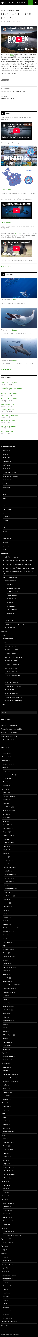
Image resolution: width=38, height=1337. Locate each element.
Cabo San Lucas (7, 1142)
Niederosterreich (8, 775)
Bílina (4, 1282)
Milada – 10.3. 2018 (7, 97)
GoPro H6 (6, 80)
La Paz (5, 1160)
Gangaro (5, 850)
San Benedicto (8, 1174)
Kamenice (6, 978)
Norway (4, 1181)
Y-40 (4, 1117)
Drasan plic (7, 860)
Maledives (5, 1121)
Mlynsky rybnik (7, 1021)
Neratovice (6, 1311)
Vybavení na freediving (10, 577)
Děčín (4, 1289)
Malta (5, 527)
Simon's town (7, 1221)
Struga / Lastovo (8, 931)
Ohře (4, 1028)
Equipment (5, 1239)
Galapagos (6, 516)
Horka (5, 1085)
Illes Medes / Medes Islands (11, 1235)
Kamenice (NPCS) (9, 988)
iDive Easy (10, 602)
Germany (5, 520)
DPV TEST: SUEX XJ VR (10, 620)
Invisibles (6, 803)
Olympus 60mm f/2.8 (11, 671)
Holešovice (6, 1293)
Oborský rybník (8, 992)
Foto (2, 1250)
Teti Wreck (7, 942)
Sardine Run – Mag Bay (9, 383)
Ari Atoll (5, 1124)
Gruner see (6, 771)
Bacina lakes (6, 825)
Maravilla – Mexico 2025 (9, 393)
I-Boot (5, 853)
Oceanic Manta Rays (7, 333)
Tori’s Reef (6, 818)
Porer (4, 921)
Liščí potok (6, 999)
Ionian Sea (6, 1106)
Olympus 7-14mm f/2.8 (11, 650)
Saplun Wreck (8, 882)
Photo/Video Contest (8, 1322)
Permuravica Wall (9, 874)
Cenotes (5, 1146)
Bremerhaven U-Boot (9, 1074)
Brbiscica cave (8, 835)
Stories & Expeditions (8, 447)
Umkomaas (6, 1224)
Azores (5, 498)
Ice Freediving (10, 10)
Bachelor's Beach (8, 796)
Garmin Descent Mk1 (13, 591)
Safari (3, 1271)
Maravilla (7, 1157)
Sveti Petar (7, 906)
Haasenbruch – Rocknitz (10, 1078)
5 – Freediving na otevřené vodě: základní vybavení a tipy (19, 572)
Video (17, 10)
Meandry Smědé (8, 1006)
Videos (8, 113)
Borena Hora (7, 963)
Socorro (6, 1178)
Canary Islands (7, 502)
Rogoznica (6, 924)
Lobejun (5, 1096)
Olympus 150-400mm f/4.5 (12, 675)
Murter (5, 910)
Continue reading (7, 190)
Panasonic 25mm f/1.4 (11, 693)
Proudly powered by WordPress (10, 1334)
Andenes (5, 1185)
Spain (4, 549)
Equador (4, 1063)
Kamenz (5, 1088)
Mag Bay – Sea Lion (7, 410)
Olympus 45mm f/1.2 (11, 668)
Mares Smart (11, 606)
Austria (5, 494)
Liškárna (5, 1003)
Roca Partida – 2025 (7, 431)
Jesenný (5, 974)
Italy (4, 524)
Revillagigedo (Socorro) (10, 476)
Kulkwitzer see (7, 1092)
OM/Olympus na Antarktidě (10, 193)
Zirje (4, 946)
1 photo (14, 299)
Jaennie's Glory (7, 807)
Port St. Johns (7, 1217)
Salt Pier (5, 814)
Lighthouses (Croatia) (9, 472)
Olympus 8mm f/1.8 (10, 646)
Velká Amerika (7, 1046)
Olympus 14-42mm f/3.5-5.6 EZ (13, 657)
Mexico (5, 531)
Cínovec (5, 971)
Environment (8, 956)
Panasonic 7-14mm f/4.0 (12, 682)
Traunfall (5, 785)
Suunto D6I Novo (12, 617)
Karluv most (6, 981)
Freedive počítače (10, 581)
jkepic (18, 21)
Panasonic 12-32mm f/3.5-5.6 (13, 686)
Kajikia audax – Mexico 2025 (10, 421)
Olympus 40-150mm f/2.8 (12, 664)
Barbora (5, 953)
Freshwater (5, 1260)
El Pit (5, 1153)
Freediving (4, 553)
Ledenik (5, 899)
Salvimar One (11, 613)
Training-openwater (8, 1275)
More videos (6, 266)
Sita (5, 885)
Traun (5, 782)
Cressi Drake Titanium (13, 588)
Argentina (6, 491)
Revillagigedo (7, 538)
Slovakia (5, 542)
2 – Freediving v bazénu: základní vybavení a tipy (17, 560)
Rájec (4, 1038)
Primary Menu (35, 2)
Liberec (5, 1304)
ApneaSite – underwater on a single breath (14, 2)
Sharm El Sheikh (8, 1056)
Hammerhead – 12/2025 (8, 364)
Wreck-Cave (5, 1318)
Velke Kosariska (7, 1203)
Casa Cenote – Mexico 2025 (10, 415)
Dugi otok (6, 832)
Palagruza (6, 917)
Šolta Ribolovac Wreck (9, 928)
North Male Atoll (8, 1131)
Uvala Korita (7, 892)
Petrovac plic (8, 878)
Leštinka (5, 996)
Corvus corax (18, 233)
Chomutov (6, 1286)
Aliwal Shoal (6, 1210)
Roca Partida (8, 1171)
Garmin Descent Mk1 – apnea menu (13, 90)
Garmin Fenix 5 (11, 599)
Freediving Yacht (8, 461)
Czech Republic (7, 509)
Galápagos (6, 465)
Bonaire (5, 454)
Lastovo (5, 857)
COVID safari (6, 458)
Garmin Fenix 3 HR (12, 595)
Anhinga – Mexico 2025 (9, 399)
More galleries (7, 369)
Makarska (6, 903)
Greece (4, 1103)
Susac (4, 935)
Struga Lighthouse (9, 889)
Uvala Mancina (8, 896)
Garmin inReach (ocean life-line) (14, 624)
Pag (4, 913)
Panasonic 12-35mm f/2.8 (12, 690)
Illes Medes (6, 469)
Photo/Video (5, 631)
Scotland (4, 1196)
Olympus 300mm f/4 (10, 679)
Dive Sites (4, 483)
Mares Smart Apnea (13, 609)
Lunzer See (7, 778)
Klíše (4, 1300)
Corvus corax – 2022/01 (8, 260)
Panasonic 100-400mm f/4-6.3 (13, 701)
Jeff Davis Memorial (9, 810)
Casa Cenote (8, 1149)
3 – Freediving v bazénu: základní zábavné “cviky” (17, 564)
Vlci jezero (6, 1049)
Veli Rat (6, 846)
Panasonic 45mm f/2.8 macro (13, 697)
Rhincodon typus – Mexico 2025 (11, 388)
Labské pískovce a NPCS (10, 985)
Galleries (9, 274)
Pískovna (6, 1031)
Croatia (5, 505)
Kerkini (5, 1110)
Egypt (4, 513)
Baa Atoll (5, 1128)
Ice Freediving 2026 (7, 404)
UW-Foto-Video (6, 1242)
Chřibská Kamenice (8, 967)
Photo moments (8, 639)
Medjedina (7, 871)
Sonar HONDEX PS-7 (10, 628)
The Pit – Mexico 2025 (8, 426)
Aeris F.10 (9, 584)
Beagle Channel (7, 764)
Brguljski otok (7, 828)
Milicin (5, 1017)
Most (4, 1024)
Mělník (5, 1307)
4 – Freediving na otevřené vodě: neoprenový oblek (18, 568)
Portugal (6, 535)
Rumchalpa (6, 1042)
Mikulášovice (7, 1010)
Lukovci (6, 864)
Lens (4, 642)
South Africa (7, 480)
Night (3, 1268)
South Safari (6, 1060)
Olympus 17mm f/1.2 (11, 661)
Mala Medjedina (9, 867)
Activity (4, 1257)
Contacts (4, 704)
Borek (3, 10)
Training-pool (6, 1279)
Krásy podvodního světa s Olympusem (13, 226)
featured (4, 1246)
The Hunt (4, 303)
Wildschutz (6, 1099)
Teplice (5, 1314)
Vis (4, 938)
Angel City (6, 792)
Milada (5, 1013)
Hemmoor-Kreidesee (9, 1081)
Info (2, 1253)
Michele (6, 839)
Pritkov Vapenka (8, 1035)
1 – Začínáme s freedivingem (11, 557)
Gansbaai (6, 1214)
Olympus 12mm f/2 (10, 653)
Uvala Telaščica (8, 842)
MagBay (5, 1164)
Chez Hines (6, 800)
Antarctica (6, 450)
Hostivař (5, 1296)
